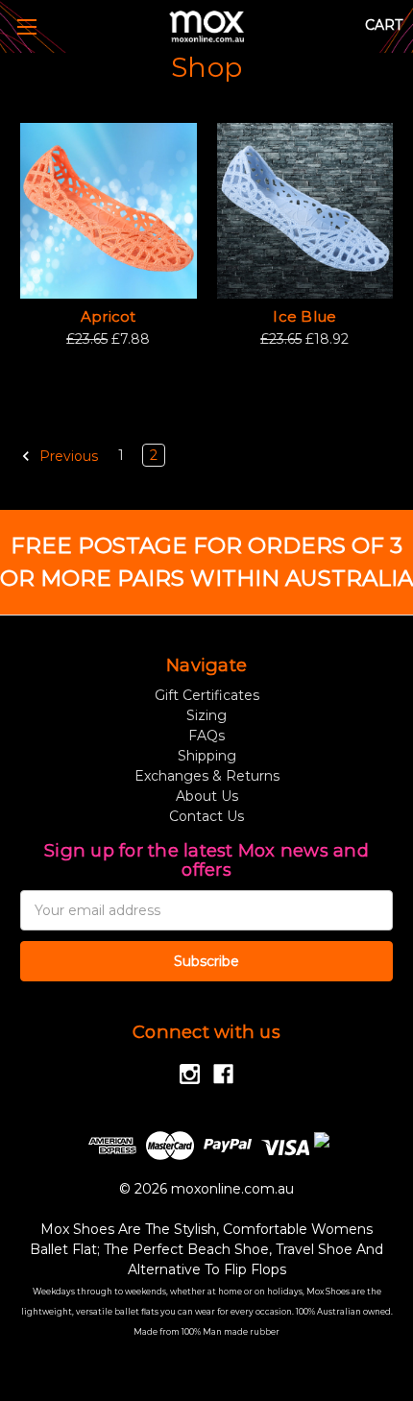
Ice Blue (304, 316)
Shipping (207, 755)
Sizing (206, 715)
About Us (207, 796)
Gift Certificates (207, 695)
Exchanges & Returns (206, 776)
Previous (67, 455)
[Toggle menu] (26, 26)
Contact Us (206, 816)
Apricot (108, 316)
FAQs (206, 735)
